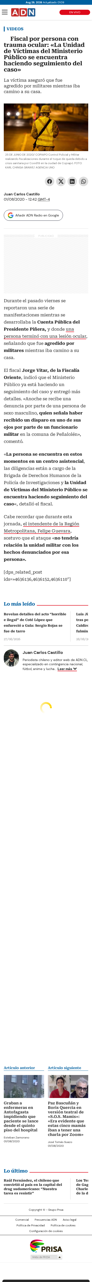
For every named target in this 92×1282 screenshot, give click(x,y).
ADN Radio (23, 12)
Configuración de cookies (46, 1231)
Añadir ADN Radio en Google (37, 215)
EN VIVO (74, 12)
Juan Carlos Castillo (22, 194)
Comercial (22, 1220)
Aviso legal (69, 1220)
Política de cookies (63, 1225)
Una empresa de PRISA (46, 1245)
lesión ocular (72, 336)
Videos (15, 29)
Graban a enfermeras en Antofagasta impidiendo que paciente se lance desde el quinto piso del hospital (21, 1116)
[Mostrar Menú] (4, 12)
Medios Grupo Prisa (46, 1257)
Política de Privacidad (31, 1225)
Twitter (61, 181)
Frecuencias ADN (46, 1220)
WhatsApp (83, 181)
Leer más (65, 669)
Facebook (49, 181)
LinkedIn (72, 181)
